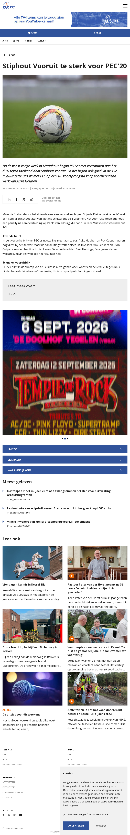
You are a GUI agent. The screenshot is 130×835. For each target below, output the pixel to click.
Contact (7, 797)
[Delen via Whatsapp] (32, 199)
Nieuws (32, 33)
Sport (16, 40)
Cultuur (41, 40)
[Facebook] (3, 815)
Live (4, 754)
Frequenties (9, 787)
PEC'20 (12, 294)
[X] (8, 815)
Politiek (28, 40)
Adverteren (9, 782)
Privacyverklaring (58, 831)
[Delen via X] (24, 199)
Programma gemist (13, 764)
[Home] (32, 6)
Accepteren (76, 825)
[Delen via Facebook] (16, 199)
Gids (5, 759)
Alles (5, 40)
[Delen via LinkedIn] (9, 199)
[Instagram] (15, 815)
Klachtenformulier (13, 792)
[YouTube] (20, 815)
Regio (97, 33)
